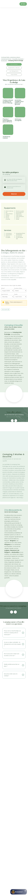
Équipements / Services (14, 67)
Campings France (6, 59)
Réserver (14, 194)
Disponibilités (14, 74)
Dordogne (4, 60)
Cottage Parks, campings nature (10, 57)
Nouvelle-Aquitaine (17, 59)
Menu (24, 3)
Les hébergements (14, 71)
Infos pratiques (14, 64)
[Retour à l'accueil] (7, 3)
